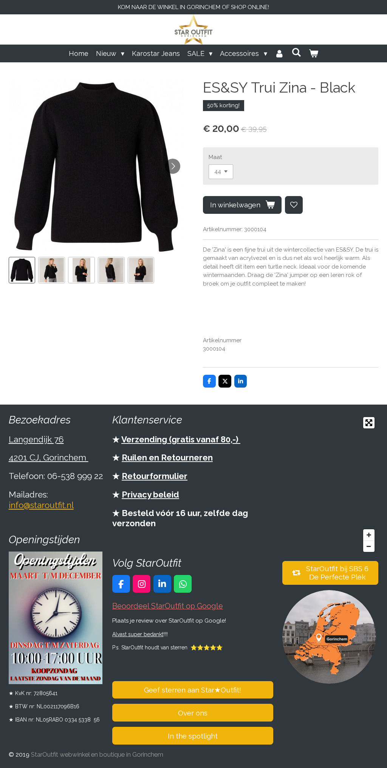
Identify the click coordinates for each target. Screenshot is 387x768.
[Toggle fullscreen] (369, 422)
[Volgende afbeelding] (172, 166)
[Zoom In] (369, 535)
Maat (215, 157)
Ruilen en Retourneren (167, 457)
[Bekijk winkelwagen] (313, 53)
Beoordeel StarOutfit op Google (167, 606)
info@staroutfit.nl (41, 505)
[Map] (330, 484)
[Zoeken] (296, 52)
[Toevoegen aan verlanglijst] (294, 205)
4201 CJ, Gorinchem (48, 457)
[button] (22, 270)
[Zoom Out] (369, 546)
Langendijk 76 (36, 439)
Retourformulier (154, 476)
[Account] (279, 53)
